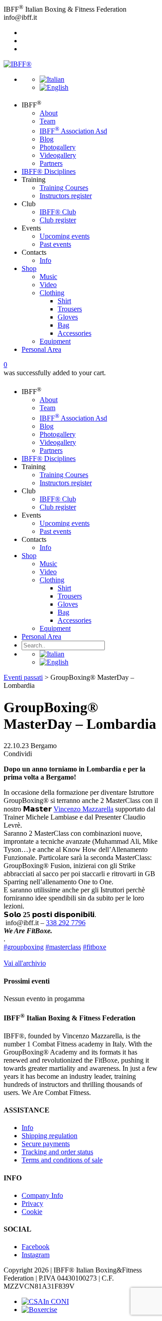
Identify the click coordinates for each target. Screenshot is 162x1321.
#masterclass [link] (63, 947)
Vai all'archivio (25, 963)
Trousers (70, 309)
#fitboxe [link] (94, 947)
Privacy (32, 1203)
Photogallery (58, 147)
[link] (83, 809)
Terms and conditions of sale (62, 1160)
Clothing (52, 293)
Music (48, 276)
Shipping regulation (49, 1135)
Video (48, 284)
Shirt (64, 301)
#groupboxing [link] (24, 947)
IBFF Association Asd (73, 131)
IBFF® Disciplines (49, 171)
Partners (51, 163)
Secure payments (46, 1144)
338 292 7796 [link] (66, 922)
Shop (29, 268)
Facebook (36, 1246)
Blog (47, 139)
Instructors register (66, 195)
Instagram (36, 1255)
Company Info (42, 1195)
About (49, 113)
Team (47, 121)
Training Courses (64, 187)
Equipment (55, 341)
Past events (55, 244)
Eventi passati (23, 677)
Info (45, 260)
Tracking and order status (57, 1152)
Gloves (68, 317)
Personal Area (41, 349)
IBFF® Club (58, 212)
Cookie (32, 1211)
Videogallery (58, 155)
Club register (58, 220)
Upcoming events (65, 236)
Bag (63, 325)
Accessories (74, 333)
